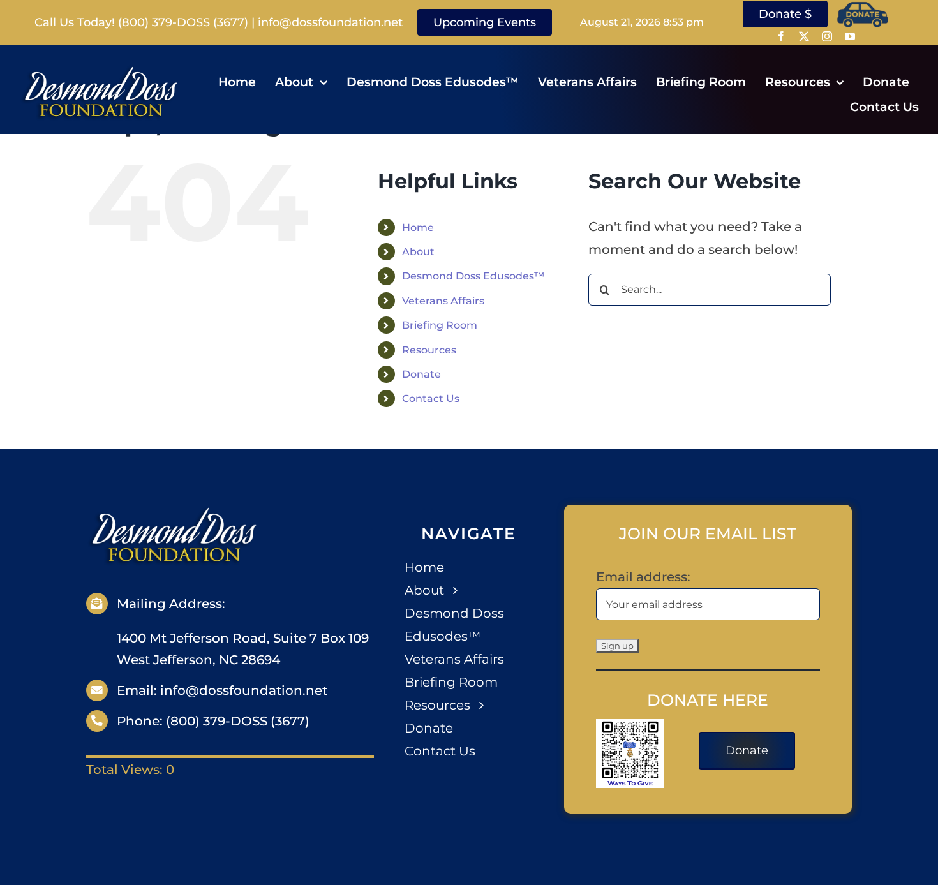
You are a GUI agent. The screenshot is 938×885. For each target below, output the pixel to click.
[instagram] (827, 36)
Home (418, 227)
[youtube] (850, 36)
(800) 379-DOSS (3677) (183, 22)
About (418, 252)
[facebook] (781, 36)
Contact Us (430, 398)
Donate (421, 374)
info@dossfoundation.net (330, 22)
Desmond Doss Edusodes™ (473, 276)
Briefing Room (439, 325)
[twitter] (804, 36)
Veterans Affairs (443, 301)
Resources (429, 350)
